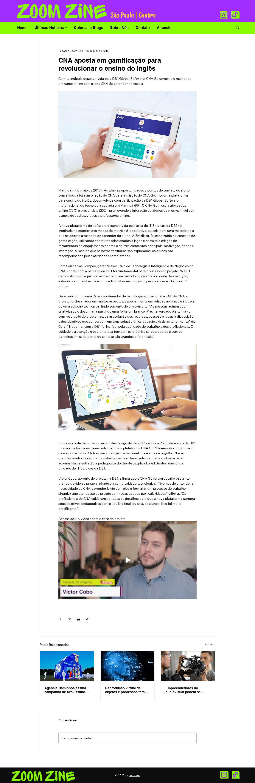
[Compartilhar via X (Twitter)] (69, 619)
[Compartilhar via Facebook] (60, 619)
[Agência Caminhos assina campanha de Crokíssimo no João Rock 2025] (67, 666)
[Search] (238, 28)
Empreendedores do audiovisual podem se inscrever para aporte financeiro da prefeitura (184, 690)
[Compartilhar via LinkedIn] (78, 619)
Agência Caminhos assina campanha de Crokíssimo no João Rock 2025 (65, 690)
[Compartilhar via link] (87, 619)
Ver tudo (210, 644)
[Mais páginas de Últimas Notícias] (66, 28)
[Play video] (127, 560)
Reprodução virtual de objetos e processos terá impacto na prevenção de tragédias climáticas (125, 690)
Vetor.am (134, 775)
